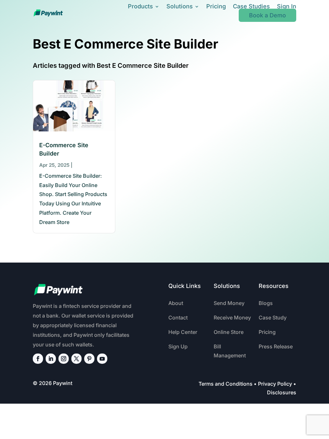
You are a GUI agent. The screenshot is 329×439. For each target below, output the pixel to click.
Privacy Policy (275, 384)
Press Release (276, 346)
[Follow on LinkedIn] (51, 359)
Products (140, 6)
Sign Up (178, 346)
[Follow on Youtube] (102, 359)
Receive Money (232, 317)
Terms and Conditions (226, 384)
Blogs (266, 303)
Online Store (229, 332)
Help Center (182, 332)
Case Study (273, 317)
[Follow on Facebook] (38, 359)
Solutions (179, 6)
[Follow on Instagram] (63, 359)
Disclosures (281, 392)
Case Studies (251, 6)
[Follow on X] (76, 359)
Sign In (286, 6)
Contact (178, 317)
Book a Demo (267, 15)
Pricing (216, 6)
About (175, 303)
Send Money (229, 303)
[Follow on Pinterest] (89, 359)
